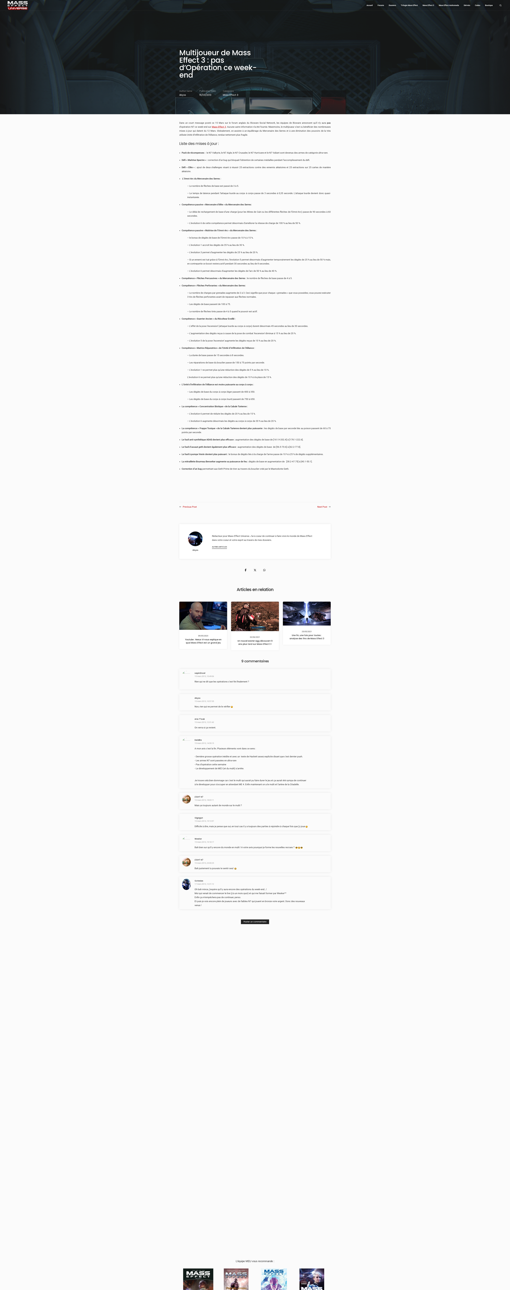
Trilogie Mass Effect (409, 5)
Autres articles (219, 547)
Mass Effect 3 (230, 95)
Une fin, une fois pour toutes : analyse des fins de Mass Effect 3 (307, 637)
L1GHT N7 (199, 797)
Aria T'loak (200, 719)
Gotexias (199, 880)
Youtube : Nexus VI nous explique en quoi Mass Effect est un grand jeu (203, 641)
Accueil (370, 5)
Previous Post (190, 506)
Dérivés (467, 5)
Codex (477, 5)
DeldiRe (198, 740)
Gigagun (199, 818)
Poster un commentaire (255, 921)
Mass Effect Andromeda (449, 5)
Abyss (182, 95)
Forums (381, 5)
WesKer (198, 839)
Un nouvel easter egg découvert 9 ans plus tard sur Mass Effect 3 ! (255, 642)
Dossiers (392, 5)
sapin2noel (200, 673)
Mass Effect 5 (428, 5)
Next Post (322, 506)
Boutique (489, 5)
